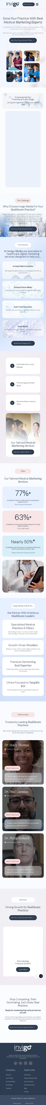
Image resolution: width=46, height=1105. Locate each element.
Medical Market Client (30, 1078)
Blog (25, 1088)
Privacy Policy (17, 1103)
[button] (36, 976)
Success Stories (28, 1082)
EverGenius (27, 1075)
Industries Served (29, 1085)
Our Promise (9, 1078)
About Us (8, 1075)
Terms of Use (29, 1103)
